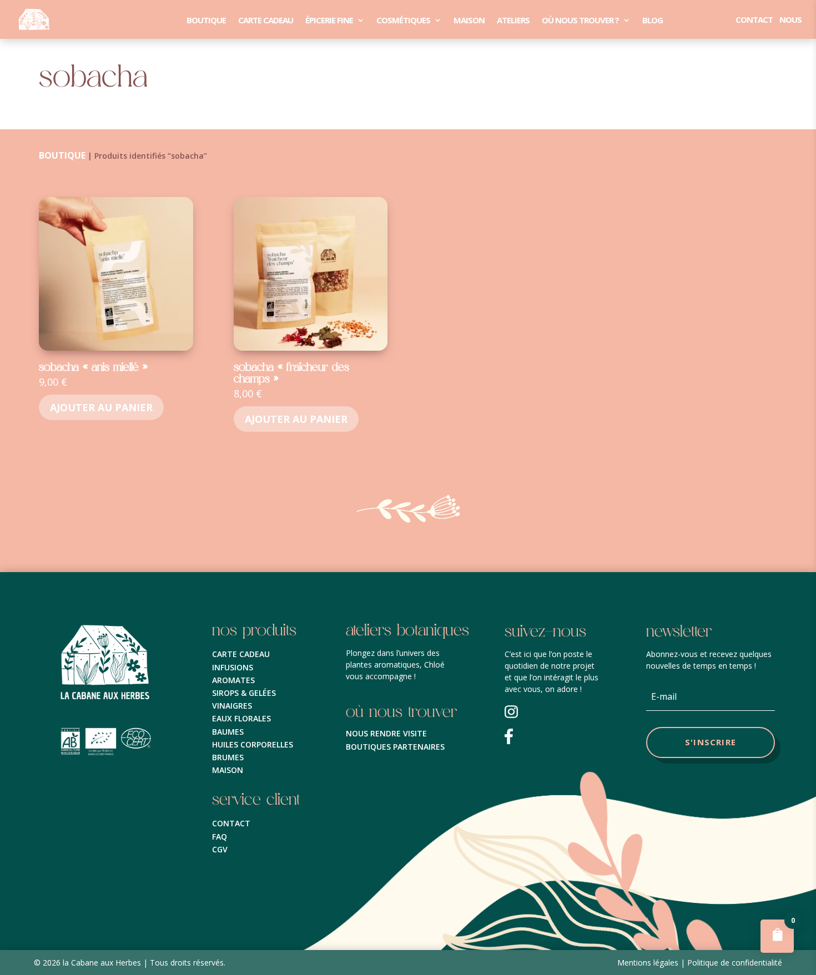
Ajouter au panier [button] (101, 407)
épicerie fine (329, 20)
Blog (652, 20)
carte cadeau (265, 20)
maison (469, 20)
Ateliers (513, 20)
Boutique (206, 20)
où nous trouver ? (580, 20)
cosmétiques (403, 20)
